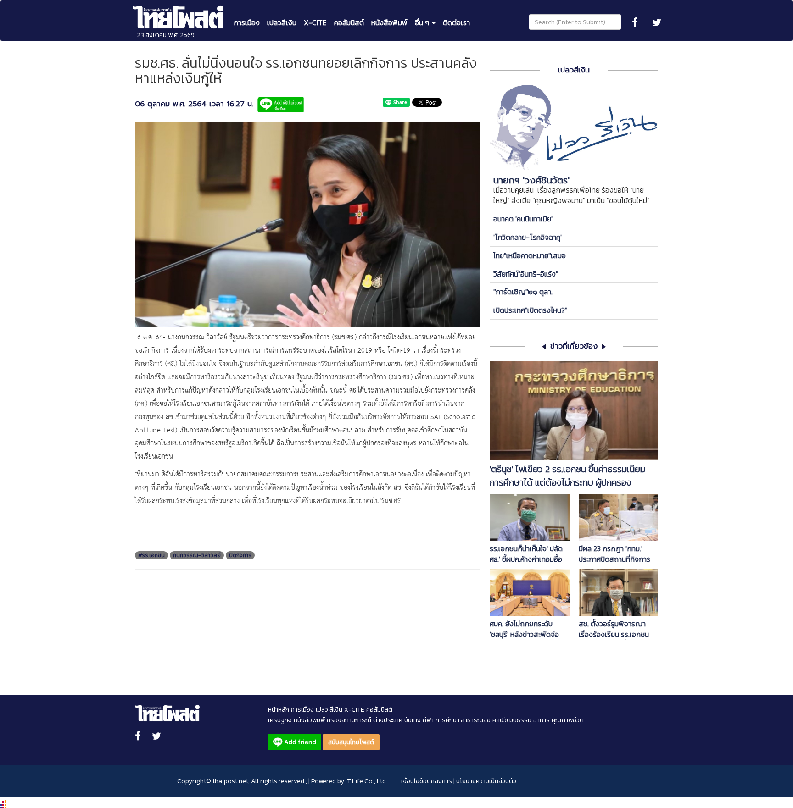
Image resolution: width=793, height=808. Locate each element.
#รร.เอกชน (151, 555)
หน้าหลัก (278, 709)
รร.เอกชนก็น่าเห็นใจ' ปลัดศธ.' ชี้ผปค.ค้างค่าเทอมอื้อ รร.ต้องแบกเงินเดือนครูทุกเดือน (528, 553)
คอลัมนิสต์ (349, 22)
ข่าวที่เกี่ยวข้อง (573, 346)
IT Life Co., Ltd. (366, 781)
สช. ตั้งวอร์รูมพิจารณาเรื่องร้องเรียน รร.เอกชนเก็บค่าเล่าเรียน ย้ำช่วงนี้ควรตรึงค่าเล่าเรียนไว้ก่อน (618, 629)
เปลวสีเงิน (281, 22)
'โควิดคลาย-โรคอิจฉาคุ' (527, 237)
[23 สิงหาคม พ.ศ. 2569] (179, 11)
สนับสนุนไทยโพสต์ (351, 742)
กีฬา (428, 720)
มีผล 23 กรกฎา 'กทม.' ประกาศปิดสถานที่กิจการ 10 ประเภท (614, 553)
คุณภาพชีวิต (568, 720)
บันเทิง (412, 720)
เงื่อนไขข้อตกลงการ (426, 781)
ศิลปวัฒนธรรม (511, 720)
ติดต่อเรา (456, 22)
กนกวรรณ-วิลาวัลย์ (197, 555)
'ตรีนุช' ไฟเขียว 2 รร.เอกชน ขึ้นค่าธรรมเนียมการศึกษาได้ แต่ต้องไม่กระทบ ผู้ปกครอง (567, 476)
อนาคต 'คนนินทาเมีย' (523, 218)
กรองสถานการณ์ (349, 720)
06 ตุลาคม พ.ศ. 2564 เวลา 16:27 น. (194, 104)
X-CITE (315, 22)
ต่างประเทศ (387, 720)
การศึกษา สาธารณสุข (463, 720)
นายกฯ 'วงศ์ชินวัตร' (531, 180)
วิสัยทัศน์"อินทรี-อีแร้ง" (525, 273)
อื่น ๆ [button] (423, 22)
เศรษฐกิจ (280, 720)
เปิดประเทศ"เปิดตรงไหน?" (530, 309)
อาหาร (541, 720)
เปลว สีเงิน (329, 709)
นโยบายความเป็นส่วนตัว (486, 781)
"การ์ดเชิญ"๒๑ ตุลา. (523, 291)
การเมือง (247, 22)
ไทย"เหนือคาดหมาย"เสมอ (529, 255)
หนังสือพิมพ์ (389, 22)
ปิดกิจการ (240, 555)
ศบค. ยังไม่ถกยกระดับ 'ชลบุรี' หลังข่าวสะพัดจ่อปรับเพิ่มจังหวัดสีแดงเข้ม (526, 629)
